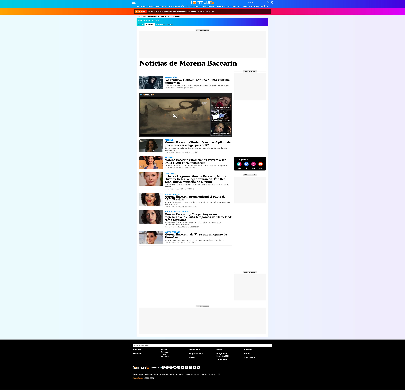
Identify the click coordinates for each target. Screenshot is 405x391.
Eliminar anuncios (203, 30)
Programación (177, 6)
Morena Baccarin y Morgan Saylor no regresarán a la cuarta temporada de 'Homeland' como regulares (198, 216)
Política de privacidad (161, 374)
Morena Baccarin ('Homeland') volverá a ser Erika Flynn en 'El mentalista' (195, 161)
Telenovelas (223, 6)
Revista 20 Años (259, 6)
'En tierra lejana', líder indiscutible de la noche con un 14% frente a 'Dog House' (175, 11)
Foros (246, 6)
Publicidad (203, 374)
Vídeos (189, 6)
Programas (209, 6)
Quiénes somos (138, 374)
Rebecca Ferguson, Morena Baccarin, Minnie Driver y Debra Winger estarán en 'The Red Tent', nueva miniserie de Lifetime (196, 178)
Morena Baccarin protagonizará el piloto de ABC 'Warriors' (195, 198)
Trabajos (160, 24)
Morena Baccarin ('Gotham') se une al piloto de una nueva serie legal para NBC (198, 144)
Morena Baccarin (164, 16)
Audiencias (161, 6)
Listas (163, 354)
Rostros (248, 349)
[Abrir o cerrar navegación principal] (134, 2)
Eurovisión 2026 (222, 356)
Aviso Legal (149, 374)
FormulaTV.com (138, 378)
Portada (137, 349)
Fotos (198, 6)
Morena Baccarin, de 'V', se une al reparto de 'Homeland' (196, 236)
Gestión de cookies (192, 374)
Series (151, 6)
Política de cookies (177, 374)
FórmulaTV (142, 16)
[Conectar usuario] (271, 2)
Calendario (165, 352)
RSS (218, 374)
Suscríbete (249, 357)
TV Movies (165, 356)
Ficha (140, 24)
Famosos (236, 6)
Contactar (212, 374)
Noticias (141, 6)
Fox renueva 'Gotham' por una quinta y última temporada (197, 81)
